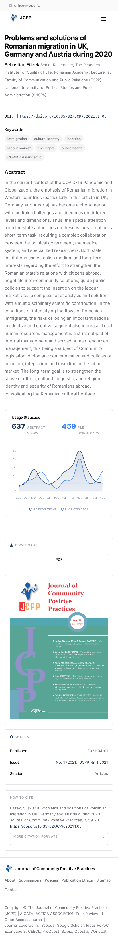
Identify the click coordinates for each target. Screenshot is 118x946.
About (10, 880)
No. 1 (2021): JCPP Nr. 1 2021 (82, 762)
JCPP (25, 17)
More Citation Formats (35, 836)
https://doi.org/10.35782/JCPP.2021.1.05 (62, 116)
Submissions (30, 880)
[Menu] (104, 19)
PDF (59, 559)
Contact (12, 889)
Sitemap (103, 880)
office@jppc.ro (27, 5)
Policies (51, 880)
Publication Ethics (77, 880)
